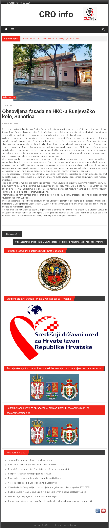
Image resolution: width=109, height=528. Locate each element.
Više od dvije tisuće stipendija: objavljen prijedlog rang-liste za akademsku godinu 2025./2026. (49, 487)
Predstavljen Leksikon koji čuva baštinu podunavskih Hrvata (34, 478)
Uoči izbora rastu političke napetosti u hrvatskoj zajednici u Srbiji (50, 38)
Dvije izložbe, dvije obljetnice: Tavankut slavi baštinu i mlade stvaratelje (39, 469)
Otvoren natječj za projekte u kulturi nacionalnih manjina (32, 496)
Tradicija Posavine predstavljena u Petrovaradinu (30, 460)
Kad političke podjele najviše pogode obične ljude (29, 474)
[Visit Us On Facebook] (97, 510)
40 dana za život (13, 234)
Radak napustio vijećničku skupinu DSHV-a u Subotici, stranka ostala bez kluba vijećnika (47, 492)
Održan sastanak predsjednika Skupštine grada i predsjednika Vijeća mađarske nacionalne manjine (59, 242)
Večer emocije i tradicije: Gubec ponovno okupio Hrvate (32, 483)
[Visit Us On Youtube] (103, 510)
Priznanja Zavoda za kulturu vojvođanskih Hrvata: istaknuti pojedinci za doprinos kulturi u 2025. (50, 501)
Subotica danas (9, 97)
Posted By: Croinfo (11, 124)
